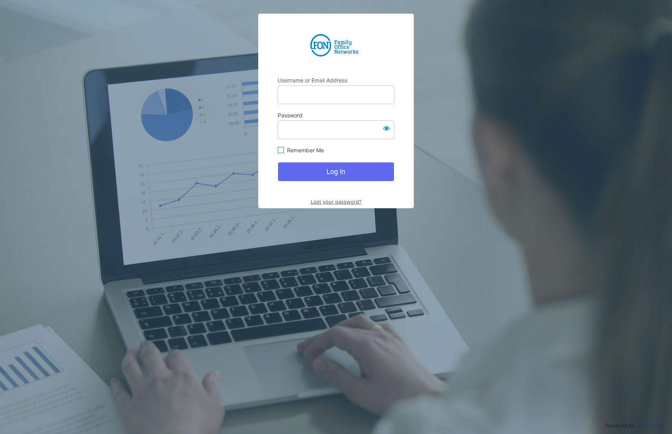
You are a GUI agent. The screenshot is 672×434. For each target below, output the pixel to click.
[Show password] (386, 128)
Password (290, 115)
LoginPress (650, 425)
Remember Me (305, 150)
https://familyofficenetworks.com (336, 45)
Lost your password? (336, 202)
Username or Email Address (312, 80)
